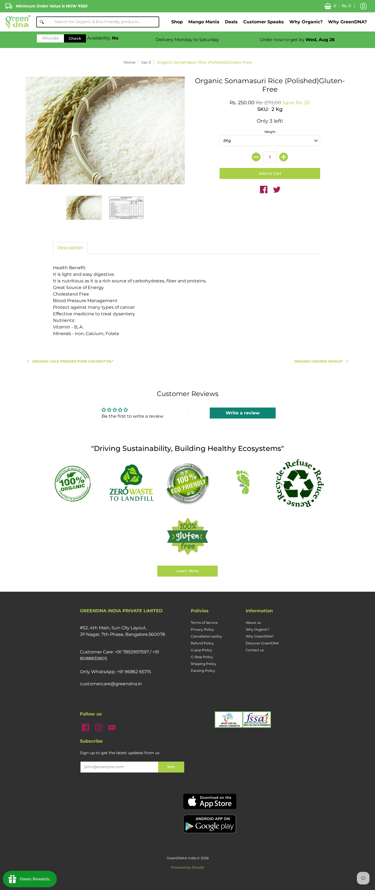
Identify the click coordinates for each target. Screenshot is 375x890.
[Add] (283, 157)
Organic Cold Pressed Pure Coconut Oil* (72, 361)
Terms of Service (204, 623)
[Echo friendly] (187, 483)
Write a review (243, 412)
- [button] (342, 5)
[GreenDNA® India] (17, 21)
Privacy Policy (202, 629)
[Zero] (131, 483)
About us (253, 623)
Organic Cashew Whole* (318, 361)
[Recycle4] (299, 483)
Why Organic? (257, 629)
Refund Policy (202, 643)
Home (130, 62)
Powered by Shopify (187, 867)
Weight (270, 132)
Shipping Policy (203, 664)
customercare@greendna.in (111, 683)
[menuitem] (177, 21)
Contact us (255, 650)
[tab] (70, 248)
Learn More (187, 570)
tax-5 (146, 62)
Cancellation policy (206, 636)
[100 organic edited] (75, 483)
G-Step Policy (202, 657)
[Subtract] (256, 157)
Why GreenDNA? (260, 636)
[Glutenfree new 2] (187, 537)
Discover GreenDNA (262, 643)
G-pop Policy (201, 650)
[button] (363, 6)
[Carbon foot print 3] (243, 483)
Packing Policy (203, 671)
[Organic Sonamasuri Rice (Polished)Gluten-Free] (84, 208)
